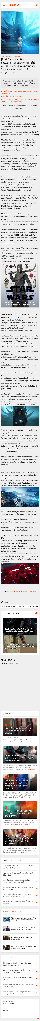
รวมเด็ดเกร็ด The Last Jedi (12, 96)
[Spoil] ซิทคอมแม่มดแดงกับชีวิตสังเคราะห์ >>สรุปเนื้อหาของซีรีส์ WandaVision (18, 730)
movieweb (24, 592)
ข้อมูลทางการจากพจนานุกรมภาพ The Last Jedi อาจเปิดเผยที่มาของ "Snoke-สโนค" (20, 100)
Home (2, 56)
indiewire (17, 592)
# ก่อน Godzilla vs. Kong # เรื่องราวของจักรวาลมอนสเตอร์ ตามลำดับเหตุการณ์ (18, 813)
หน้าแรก (5, 1010)
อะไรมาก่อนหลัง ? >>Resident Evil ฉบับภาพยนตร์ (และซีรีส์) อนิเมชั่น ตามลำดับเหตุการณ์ (19, 758)
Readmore (31, 742)
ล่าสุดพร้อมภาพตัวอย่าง (12, 911)
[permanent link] (14, 73)
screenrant (32, 592)
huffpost (10, 592)
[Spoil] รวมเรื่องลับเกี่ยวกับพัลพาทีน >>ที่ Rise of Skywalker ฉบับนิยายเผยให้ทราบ (19, 630)
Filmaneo (14, 4)
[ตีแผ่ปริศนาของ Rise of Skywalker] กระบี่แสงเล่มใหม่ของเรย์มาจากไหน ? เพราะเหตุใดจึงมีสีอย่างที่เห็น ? (19, 647)
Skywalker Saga (16, 56)
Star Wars (8, 56)
